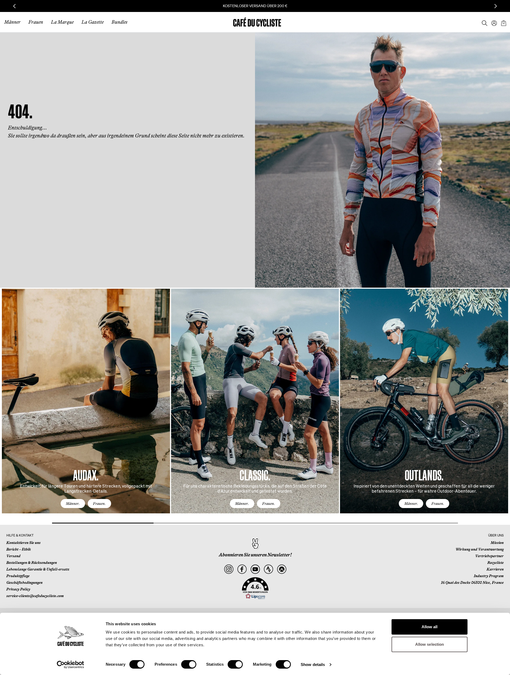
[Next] (498, 406)
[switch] (188, 664)
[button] (255, 588)
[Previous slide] (14, 6)
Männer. (73, 503)
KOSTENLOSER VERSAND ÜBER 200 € (255, 5)
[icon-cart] (503, 22)
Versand (13, 556)
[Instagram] (228, 569)
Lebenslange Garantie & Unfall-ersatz (37, 569)
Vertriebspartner (489, 556)
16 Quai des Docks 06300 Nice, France (472, 582)
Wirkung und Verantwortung (480, 549)
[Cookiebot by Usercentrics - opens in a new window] (70, 665)
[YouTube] (255, 569)
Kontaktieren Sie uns (23, 542)
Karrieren (495, 569)
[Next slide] (495, 6)
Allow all (430, 626)
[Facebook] (242, 569)
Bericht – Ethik (18, 549)
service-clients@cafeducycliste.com (35, 596)
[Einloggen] (492, 22)
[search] (483, 22)
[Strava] (268, 569)
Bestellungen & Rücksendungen (31, 562)
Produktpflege (17, 576)
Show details (313, 664)
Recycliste (495, 562)
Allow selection (429, 644)
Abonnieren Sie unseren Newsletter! (255, 554)
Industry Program (489, 576)
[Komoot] (282, 569)
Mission (497, 542)
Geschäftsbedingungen (24, 582)
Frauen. (99, 503)
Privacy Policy (18, 589)
